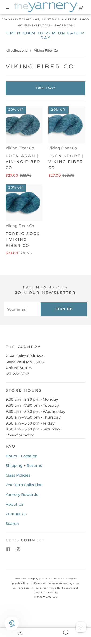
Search (12, 523)
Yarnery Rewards (22, 494)
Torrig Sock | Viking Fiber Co (23, 239)
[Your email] (22, 309)
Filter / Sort (45, 88)
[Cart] (80, 7)
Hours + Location (22, 456)
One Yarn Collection (24, 485)
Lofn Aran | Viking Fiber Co (23, 162)
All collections (16, 50)
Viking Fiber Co (20, 148)
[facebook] (8, 549)
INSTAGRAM (42, 25)
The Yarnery (50, 597)
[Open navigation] (11, 7)
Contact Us (16, 514)
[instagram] (18, 549)
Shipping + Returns (24, 465)
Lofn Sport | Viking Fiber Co (66, 162)
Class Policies (18, 475)
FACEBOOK (64, 25)
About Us (14, 504)
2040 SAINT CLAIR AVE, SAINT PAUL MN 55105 (39, 19)
